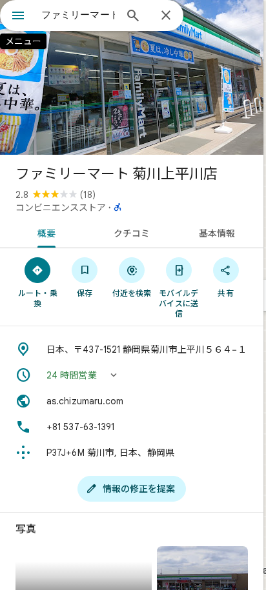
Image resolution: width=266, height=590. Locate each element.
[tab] (44, 232)
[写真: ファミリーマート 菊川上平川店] (131, 77)
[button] (131, 375)
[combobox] (78, 15)
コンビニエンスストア (60, 207)
